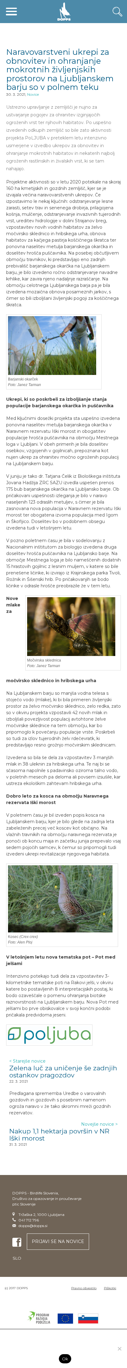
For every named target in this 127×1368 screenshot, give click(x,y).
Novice (33, 94)
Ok (65, 1358)
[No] (119, 1349)
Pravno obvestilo (83, 1288)
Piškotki (110, 1288)
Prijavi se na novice (58, 1241)
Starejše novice (27, 1061)
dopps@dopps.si (32, 1225)
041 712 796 (28, 1220)
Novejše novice (99, 1124)
